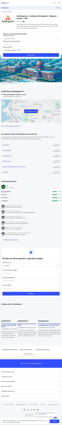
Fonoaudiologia (6, 150)
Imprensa (43, 404)
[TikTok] (31, 409)
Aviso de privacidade (21, 404)
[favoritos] (55, 3)
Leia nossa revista (6, 386)
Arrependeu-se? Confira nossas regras (28, 354)
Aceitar (54, 421)
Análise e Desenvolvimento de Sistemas (13, 167)
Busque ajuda (5, 396)
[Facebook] (24, 409)
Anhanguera (4, 8)
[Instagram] (27, 409)
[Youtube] (37, 409)
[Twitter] (34, 409)
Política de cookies (33, 404)
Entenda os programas (7, 391)
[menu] (59, 3)
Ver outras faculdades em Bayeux (10, 126)
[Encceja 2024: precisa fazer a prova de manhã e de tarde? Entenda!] (9, 313)
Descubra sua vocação (7, 372)
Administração (6, 161)
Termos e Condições (9, 404)
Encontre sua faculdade (8, 381)
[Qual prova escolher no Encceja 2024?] (28, 313)
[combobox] (31, 44)
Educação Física (6, 156)
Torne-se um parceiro (53, 404)
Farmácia (5, 172)
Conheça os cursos (6, 376)
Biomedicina (5, 145)
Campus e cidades (7, 11)
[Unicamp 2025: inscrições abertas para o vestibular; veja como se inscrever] (50, 313)
